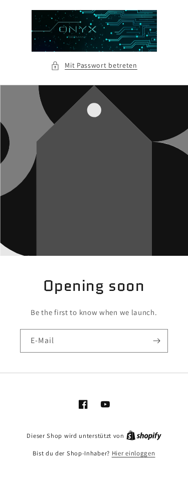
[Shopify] (143, 435)
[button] (94, 65)
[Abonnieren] (156, 341)
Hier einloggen (133, 453)
